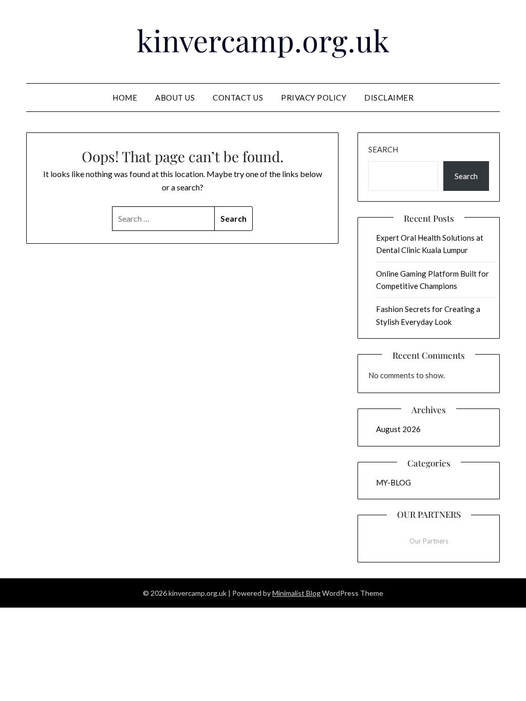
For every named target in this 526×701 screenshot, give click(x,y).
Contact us (238, 97)
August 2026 (398, 429)
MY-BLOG (393, 482)
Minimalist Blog (296, 593)
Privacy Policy (313, 97)
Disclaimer (389, 97)
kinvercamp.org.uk (263, 40)
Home (124, 97)
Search (383, 149)
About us (175, 97)
